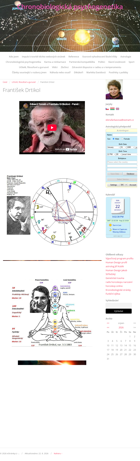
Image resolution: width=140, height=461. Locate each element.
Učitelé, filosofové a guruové (34, 67)
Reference (73, 56)
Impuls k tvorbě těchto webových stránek (43, 56)
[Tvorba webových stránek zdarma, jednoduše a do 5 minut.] (19, 453)
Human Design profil (116, 262)
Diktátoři (78, 72)
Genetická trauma (115, 278)
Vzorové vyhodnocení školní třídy (99, 56)
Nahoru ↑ (58, 453)
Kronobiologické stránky (118, 289)
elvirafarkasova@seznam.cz (120, 119)
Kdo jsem (14, 56)
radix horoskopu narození (119, 282)
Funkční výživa (113, 293)
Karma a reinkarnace (55, 61)
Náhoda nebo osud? (60, 72)
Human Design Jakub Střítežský (116, 272)
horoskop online (114, 286)
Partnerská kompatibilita (82, 61)
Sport (131, 61)
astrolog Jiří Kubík (115, 266)
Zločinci (65, 67)
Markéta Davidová (96, 72)
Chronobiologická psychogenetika (70, 6)
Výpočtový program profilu (119, 258)
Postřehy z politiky (118, 72)
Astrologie (125, 56)
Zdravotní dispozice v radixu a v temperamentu (96, 67)
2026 (121, 327)
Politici (101, 61)
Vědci (55, 67)
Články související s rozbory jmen (29, 72)
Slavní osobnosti (116, 61)
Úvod (5, 82)
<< (108, 323)
